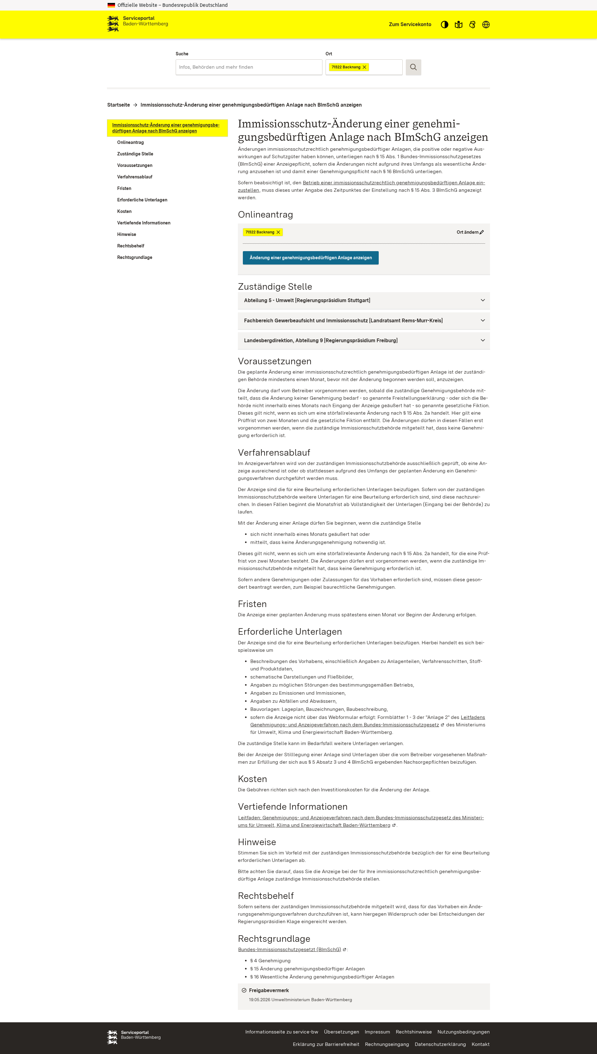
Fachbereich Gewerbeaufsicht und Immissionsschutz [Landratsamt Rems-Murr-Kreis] (343, 321)
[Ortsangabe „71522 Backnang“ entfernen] (365, 67)
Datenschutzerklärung (440, 1044)
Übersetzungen (341, 1032)
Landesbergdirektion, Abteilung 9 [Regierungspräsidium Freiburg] (321, 340)
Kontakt (481, 1044)
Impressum (377, 1032)
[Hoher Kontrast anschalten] (444, 24)
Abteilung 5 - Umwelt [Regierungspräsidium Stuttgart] (307, 300)
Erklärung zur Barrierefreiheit (326, 1044)
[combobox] (249, 67)
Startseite (118, 105)
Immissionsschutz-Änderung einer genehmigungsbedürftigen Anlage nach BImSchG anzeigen (251, 105)
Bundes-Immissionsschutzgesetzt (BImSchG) (292, 949)
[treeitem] (167, 128)
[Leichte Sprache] (459, 24)
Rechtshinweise (414, 1032)
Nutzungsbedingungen (463, 1032)
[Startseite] (137, 24)
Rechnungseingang (387, 1044)
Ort (329, 53)
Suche (182, 53)
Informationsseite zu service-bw (281, 1032)
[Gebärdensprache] (472, 24)
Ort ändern (468, 232)
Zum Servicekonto (410, 24)
